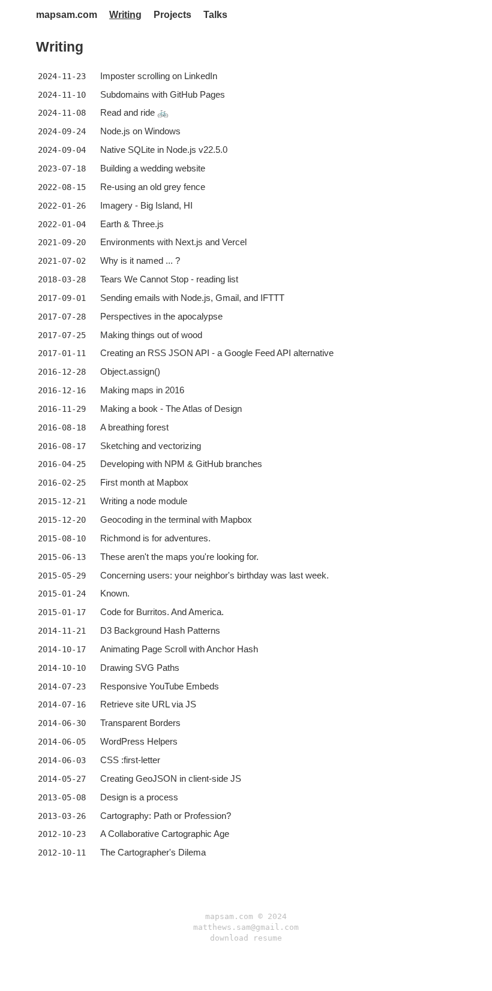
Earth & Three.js (132, 224)
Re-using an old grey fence (152, 187)
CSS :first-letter (130, 760)
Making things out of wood (151, 335)
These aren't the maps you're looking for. (179, 557)
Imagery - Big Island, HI (146, 205)
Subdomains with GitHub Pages (162, 94)
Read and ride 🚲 (134, 112)
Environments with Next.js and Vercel (173, 242)
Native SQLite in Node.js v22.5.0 (163, 149)
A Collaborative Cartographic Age (164, 834)
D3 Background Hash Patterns (160, 630)
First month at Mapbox (144, 482)
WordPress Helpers (139, 741)
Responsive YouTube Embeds (159, 686)
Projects (172, 15)
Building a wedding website (152, 168)
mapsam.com (66, 15)
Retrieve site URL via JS (148, 704)
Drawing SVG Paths (139, 667)
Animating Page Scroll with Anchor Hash (179, 649)
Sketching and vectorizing (150, 446)
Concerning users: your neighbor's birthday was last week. (214, 575)
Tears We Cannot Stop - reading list (169, 279)
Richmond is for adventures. (155, 538)
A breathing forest (134, 427)
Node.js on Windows (140, 131)
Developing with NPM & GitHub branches (181, 464)
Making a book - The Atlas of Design (171, 408)
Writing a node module (143, 501)
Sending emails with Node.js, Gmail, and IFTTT (192, 298)
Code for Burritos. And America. (162, 612)
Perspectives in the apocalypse (161, 316)
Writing (125, 15)
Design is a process (139, 797)
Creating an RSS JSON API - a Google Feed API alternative (217, 353)
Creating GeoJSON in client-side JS (170, 778)
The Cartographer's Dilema (153, 852)
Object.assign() (130, 371)
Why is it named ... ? (140, 260)
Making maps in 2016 (142, 390)
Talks (215, 15)
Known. (115, 593)
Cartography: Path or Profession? (165, 816)
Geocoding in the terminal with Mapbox (176, 519)
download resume (246, 937)
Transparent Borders (140, 723)
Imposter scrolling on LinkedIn (158, 76)
